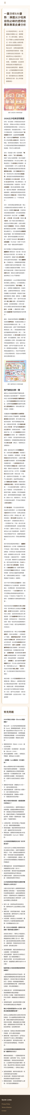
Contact (4, 1111)
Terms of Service (7, 1107)
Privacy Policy (6, 1104)
